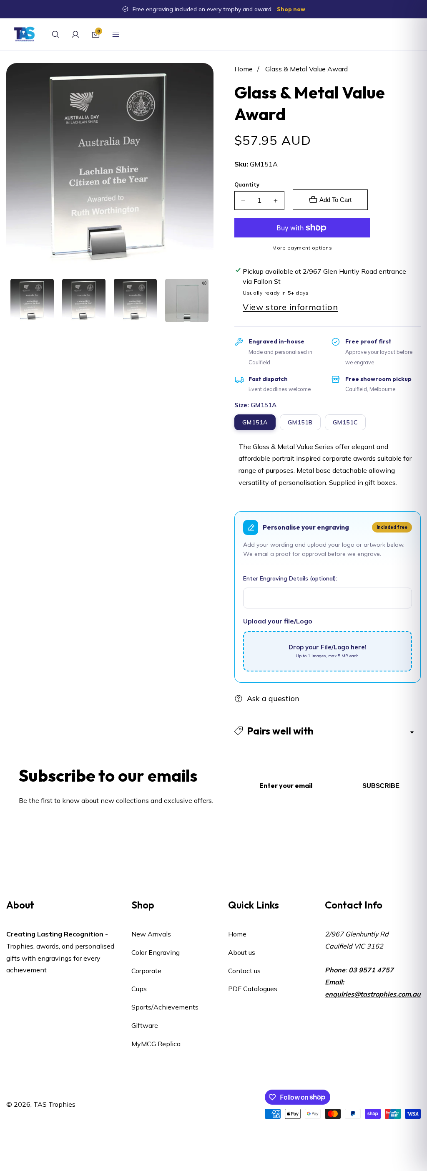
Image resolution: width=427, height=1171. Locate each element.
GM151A (255, 422)
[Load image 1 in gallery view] (32, 300)
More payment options (302, 248)
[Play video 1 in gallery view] (187, 300)
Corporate (146, 971)
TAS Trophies (54, 1104)
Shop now (291, 9)
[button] (327, 731)
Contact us (244, 971)
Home (243, 69)
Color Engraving (155, 952)
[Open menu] (115, 34)
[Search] (55, 34)
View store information (290, 307)
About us (241, 952)
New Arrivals (151, 934)
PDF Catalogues (252, 988)
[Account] (75, 34)
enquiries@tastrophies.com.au (373, 994)
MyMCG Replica (156, 1044)
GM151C (345, 422)
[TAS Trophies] (24, 34)
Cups (139, 988)
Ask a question (273, 698)
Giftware (144, 1025)
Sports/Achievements (164, 1007)
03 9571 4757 (371, 970)
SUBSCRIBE (380, 785)
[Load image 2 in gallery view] (84, 300)
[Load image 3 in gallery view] (135, 300)
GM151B (300, 422)
